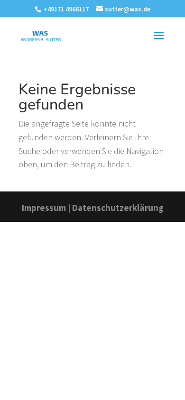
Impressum (44, 207)
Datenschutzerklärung (118, 207)
